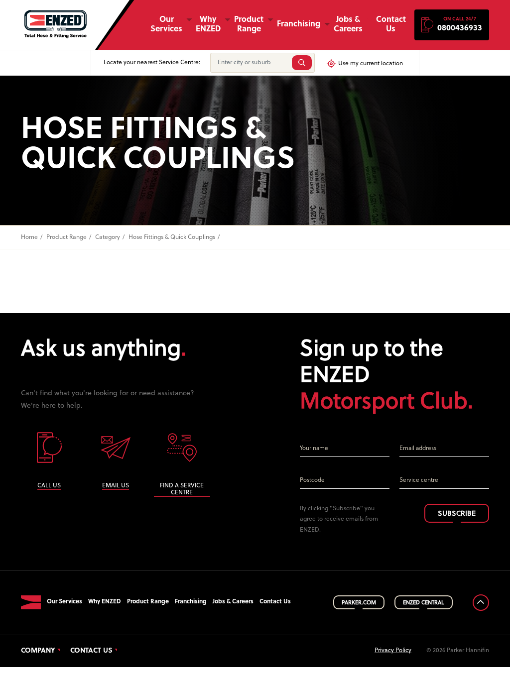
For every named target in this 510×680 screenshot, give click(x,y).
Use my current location (370, 63)
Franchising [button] (298, 24)
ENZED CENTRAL (423, 603)
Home (29, 237)
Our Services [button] (166, 24)
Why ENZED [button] (208, 24)
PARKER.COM (359, 603)
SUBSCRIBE (457, 514)
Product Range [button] (248, 24)
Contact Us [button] (391, 24)
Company (38, 651)
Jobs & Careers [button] (348, 24)
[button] (451, 24)
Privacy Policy (393, 650)
